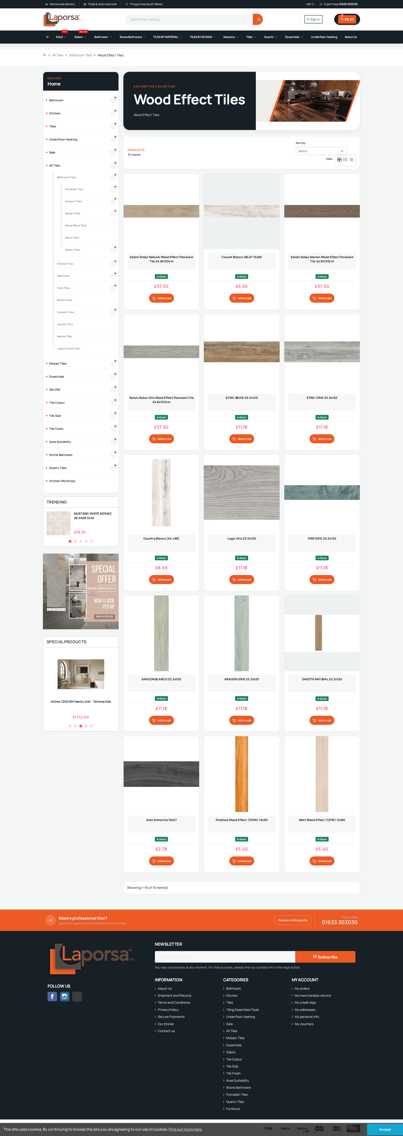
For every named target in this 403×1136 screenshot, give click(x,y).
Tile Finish (233, 1073)
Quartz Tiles (235, 1101)
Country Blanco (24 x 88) (161, 538)
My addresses (305, 1009)
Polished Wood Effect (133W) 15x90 (242, 820)
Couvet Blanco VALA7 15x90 (242, 257)
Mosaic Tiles (235, 1038)
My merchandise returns (313, 995)
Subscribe (327, 957)
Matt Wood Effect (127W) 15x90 (322, 820)
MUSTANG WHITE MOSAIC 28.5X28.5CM (93, 515)
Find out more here (185, 1129)
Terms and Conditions (174, 1002)
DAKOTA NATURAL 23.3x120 (322, 679)
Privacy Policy (168, 1009)
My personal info (307, 1016)
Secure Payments (171, 1016)
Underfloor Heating (240, 1016)
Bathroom (233, 988)
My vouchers (304, 1024)
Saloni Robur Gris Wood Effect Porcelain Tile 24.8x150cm (161, 400)
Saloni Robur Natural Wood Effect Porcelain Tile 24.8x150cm (161, 259)
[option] (81, 523)
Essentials (233, 1045)
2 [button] (75, 541)
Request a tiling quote (292, 920)
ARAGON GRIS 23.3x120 (241, 679)
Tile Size (232, 1066)
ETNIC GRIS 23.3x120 (322, 398)
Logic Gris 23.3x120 (241, 538)
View (329, 159)
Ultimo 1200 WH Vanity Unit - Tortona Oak (81, 701)
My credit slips (305, 1002)
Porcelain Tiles (237, 1094)
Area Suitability (237, 1080)
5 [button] (91, 541)
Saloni (230, 1052)
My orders (302, 988)
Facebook (52, 997)
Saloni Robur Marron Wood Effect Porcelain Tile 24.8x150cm (322, 259)
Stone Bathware (238, 1087)
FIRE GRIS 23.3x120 (322, 538)
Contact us (166, 1031)
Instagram (65, 997)
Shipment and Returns (174, 995)
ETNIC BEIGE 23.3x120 (242, 398)
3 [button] (80, 541)
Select (302, 151)
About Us (165, 988)
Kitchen (232, 995)
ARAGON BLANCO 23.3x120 (161, 679)
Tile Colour (234, 1059)
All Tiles (231, 1031)
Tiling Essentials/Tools (242, 1009)
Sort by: (301, 143)
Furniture (233, 1108)
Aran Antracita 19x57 (161, 820)
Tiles (229, 1002)
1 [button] (70, 541)
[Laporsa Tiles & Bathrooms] (62, 19)
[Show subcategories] (113, 100)
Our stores (166, 1024)
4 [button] (86, 541)
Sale (229, 1024)
